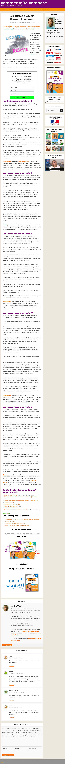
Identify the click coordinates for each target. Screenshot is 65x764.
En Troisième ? (22, 564)
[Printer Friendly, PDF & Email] (6, 513)
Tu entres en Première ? (22, 529)
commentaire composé (24, 3)
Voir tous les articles (7, 645)
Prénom (4, 748)
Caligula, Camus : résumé (11, 508)
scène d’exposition (23, 161)
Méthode (20, 9)
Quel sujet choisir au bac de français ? (15, 523)
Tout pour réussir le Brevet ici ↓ (22, 569)
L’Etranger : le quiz (9, 502)
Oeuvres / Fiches (12, 9)
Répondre (12, 665)
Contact (46, 9)
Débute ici (3, 9)
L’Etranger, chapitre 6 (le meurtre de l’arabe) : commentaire (21, 500)
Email (17, 748)
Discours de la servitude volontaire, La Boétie (17, 510)
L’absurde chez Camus (10, 495)
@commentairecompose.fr (53, 101)
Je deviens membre (22, 97)
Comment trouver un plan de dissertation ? (17, 525)
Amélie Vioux (14, 22)
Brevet (41, 9)
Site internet (32, 748)
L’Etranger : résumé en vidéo (12, 504)
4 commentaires (30, 22)
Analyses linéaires (29, 9)
